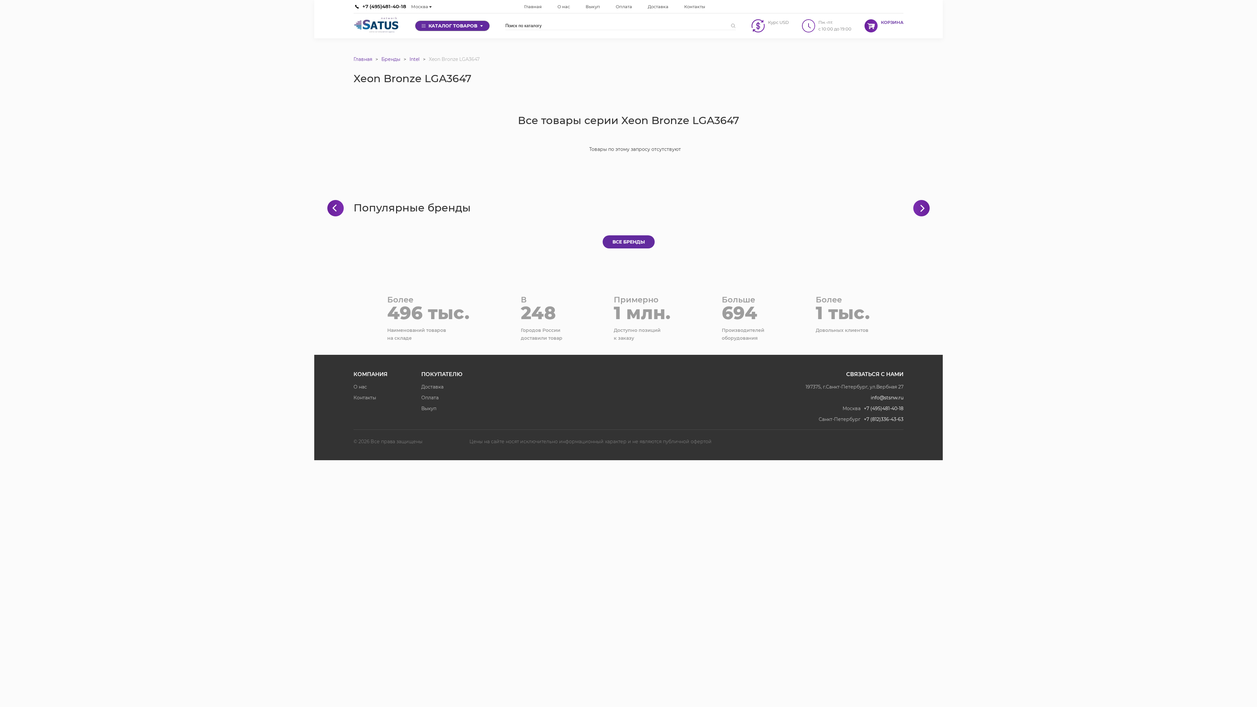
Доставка (432, 387)
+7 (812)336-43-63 (883, 419)
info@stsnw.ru (887, 398)
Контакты (365, 398)
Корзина (892, 22)
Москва (419, 6)
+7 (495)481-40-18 (384, 6)
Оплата (430, 398)
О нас (360, 387)
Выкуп (428, 408)
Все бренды (628, 242)
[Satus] (376, 26)
